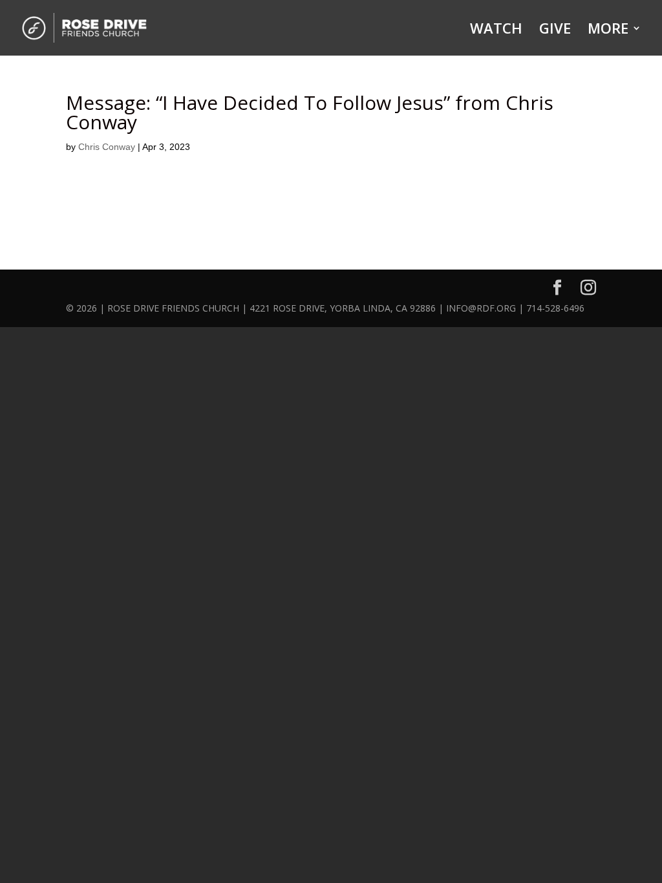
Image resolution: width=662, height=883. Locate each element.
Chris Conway (106, 147)
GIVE (555, 30)
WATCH (496, 30)
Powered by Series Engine (519, 215)
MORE (608, 30)
